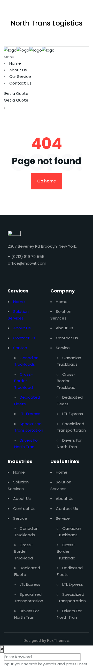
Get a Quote (16, 93)
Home (15, 63)
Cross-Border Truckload (23, 381)
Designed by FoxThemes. (47, 640)
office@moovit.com (27, 263)
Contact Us (20, 83)
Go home (46, 181)
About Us (18, 70)
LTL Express (30, 413)
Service (20, 347)
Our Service (20, 76)
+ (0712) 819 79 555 (26, 256)
